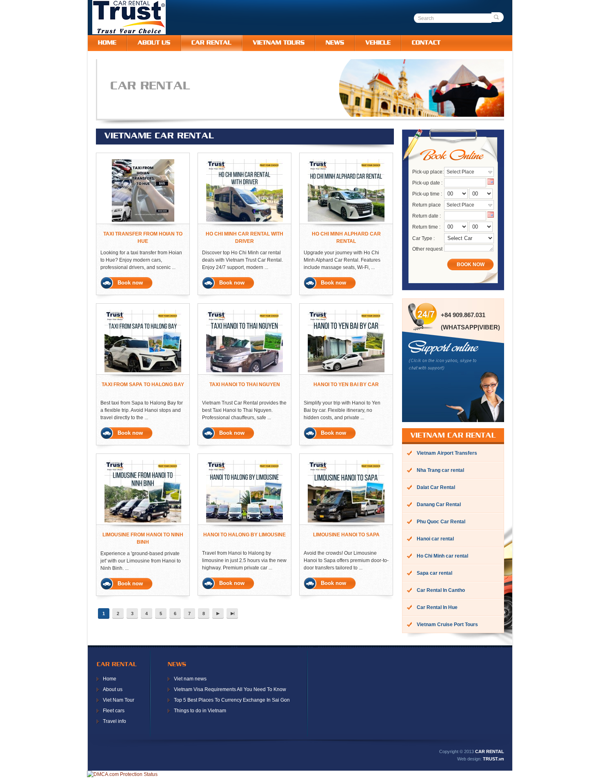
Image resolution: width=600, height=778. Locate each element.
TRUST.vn (493, 758)
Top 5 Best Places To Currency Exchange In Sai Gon (232, 700)
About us (112, 689)
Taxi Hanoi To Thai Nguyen (244, 384)
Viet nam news (190, 679)
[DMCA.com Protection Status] (122, 774)
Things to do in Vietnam (200, 711)
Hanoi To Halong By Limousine (244, 535)
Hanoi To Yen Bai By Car (346, 384)
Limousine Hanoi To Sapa (346, 535)
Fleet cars (113, 711)
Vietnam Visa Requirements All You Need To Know (230, 689)
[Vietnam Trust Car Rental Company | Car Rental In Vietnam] (129, 33)
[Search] (497, 17)
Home (109, 679)
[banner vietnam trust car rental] (308, 115)
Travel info (114, 721)
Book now (130, 283)
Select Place (460, 172)
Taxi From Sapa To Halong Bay (143, 384)
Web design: (469, 758)
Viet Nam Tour (118, 700)
